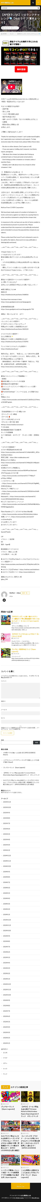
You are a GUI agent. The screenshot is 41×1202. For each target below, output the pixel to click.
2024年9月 (6, 871)
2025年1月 (6, 850)
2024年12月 (7, 855)
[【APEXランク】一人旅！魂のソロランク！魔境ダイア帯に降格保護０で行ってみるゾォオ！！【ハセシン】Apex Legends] (6, 620)
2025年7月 (6, 823)
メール (4, 709)
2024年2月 (6, 909)
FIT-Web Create (18, 1198)
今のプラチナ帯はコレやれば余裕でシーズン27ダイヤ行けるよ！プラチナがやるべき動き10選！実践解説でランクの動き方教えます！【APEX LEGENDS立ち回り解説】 (21, 782)
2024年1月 (6, 914)
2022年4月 (6, 1027)
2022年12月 (7, 984)
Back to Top (20, 1186)
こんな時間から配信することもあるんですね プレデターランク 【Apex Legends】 (30, 1173)
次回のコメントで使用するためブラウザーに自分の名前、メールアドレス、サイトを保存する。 (20, 728)
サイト (3, 718)
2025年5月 (6, 834)
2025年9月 (6, 812)
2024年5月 (6, 893)
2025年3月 (6, 845)
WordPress (35, 1198)
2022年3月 (6, 1032)
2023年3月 (6, 968)
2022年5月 (6, 1022)
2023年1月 (6, 979)
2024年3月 (6, 904)
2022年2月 (6, 1038)
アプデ (5, 1058)
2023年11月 (7, 925)
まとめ (5, 1052)
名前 (3, 701)
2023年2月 (6, 973)
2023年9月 (6, 936)
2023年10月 (7, 930)
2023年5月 (6, 957)
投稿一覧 (24, 593)
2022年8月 (6, 1005)
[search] (38, 8)
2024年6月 (6, 887)
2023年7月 (6, 947)
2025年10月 (7, 807)
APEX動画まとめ (26, 1195)
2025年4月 (6, 839)
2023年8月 (6, 941)
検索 (2, 740)
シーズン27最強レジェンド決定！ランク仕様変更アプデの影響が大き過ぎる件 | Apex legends (10, 1173)
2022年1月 (6, 1043)
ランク (15, 28)
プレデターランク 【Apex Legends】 (14, 767)
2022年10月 (7, 995)
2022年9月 (6, 1000)
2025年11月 (7, 802)
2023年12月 (7, 920)
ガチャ (5, 1063)
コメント (4, 681)
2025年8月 (6, 818)
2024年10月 (7, 866)
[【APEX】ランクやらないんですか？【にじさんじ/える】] (6, 637)
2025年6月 (6, 829)
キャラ (5, 1068)
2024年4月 (6, 898)
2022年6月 (6, 1016)
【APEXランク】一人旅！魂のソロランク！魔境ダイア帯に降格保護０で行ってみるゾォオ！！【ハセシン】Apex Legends (26, 619)
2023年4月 (6, 963)
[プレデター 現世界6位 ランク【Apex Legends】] (6, 653)
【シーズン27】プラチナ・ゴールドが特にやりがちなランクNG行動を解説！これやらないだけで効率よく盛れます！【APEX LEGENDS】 (30, 1142)
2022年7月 (6, 1011)
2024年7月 (6, 882)
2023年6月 (6, 952)
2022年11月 (7, 989)
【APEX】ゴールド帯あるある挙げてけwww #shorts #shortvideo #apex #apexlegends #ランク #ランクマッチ (30, 1111)
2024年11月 (7, 861)
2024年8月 (6, 877)
